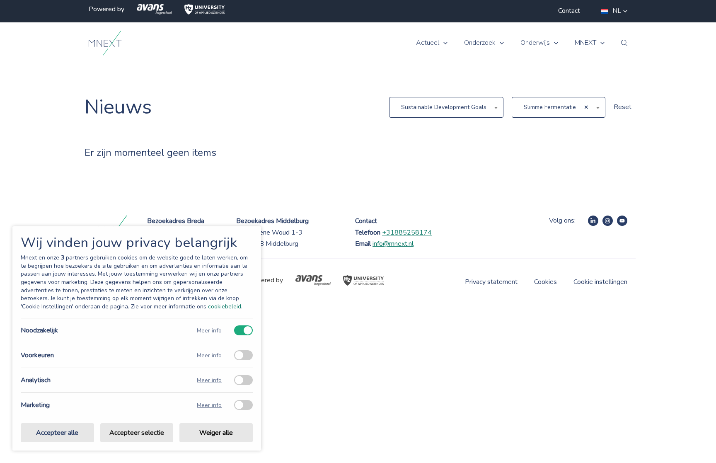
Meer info (209, 331)
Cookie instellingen (600, 281)
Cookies (545, 281)
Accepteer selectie (136, 432)
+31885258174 (407, 232)
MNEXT (585, 43)
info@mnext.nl (393, 243)
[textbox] (446, 107)
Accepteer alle (57, 432)
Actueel (427, 43)
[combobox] (446, 107)
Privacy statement (491, 281)
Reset (622, 107)
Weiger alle (216, 432)
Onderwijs (535, 43)
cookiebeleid (224, 306)
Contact (569, 10)
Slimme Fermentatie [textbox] (550, 107)
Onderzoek (480, 43)
